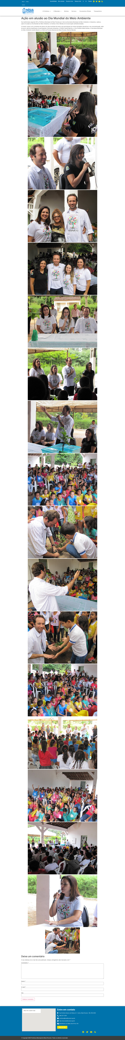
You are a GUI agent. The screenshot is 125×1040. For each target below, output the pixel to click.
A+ (86, 1)
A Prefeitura (46, 11)
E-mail (23, 987)
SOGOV (23, 5)
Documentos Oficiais (85, 11)
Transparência (98, 11)
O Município (57, 11)
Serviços (74, 11)
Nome (23, 981)
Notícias (66, 11)
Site (22, 992)
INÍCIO (23, 1)
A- (83, 1)
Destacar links (78, 1)
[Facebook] (94, 1)
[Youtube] (99, 1)
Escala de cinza (69, 1)
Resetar (90, 1)
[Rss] (102, 1)
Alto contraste (61, 1)
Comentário (25, 962)
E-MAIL (27, 1)
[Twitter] (96, 1)
